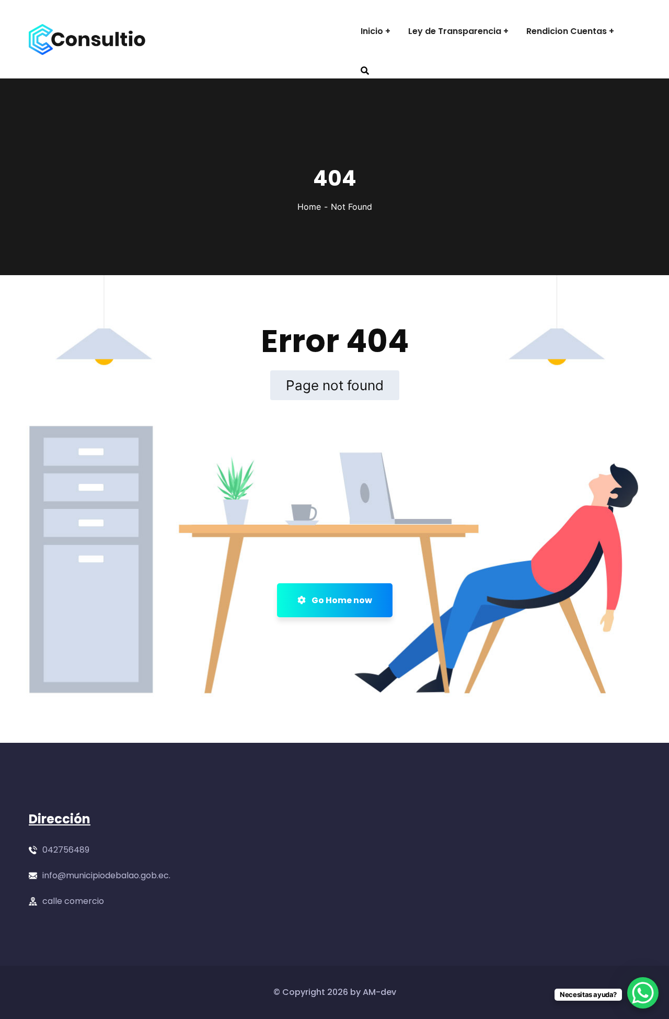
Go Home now (341, 600)
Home (309, 206)
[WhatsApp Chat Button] (643, 993)
